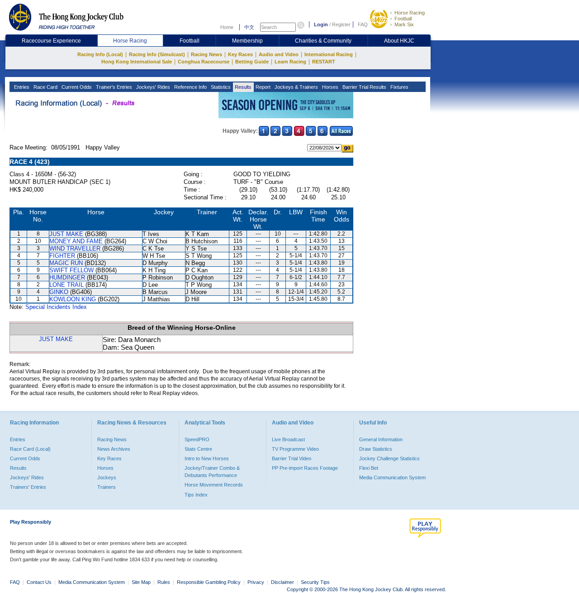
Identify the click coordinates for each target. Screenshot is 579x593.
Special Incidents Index (56, 307)
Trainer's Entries (113, 87)
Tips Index (196, 494)
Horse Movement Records (214, 484)
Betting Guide (252, 61)
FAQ (363, 24)
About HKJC (399, 41)
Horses (329, 87)
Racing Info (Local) (100, 54)
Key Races (240, 54)
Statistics (220, 87)
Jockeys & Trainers (295, 87)
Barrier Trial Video (291, 458)
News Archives (113, 449)
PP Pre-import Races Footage (305, 468)
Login (321, 24)
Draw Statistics (375, 449)
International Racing (328, 54)
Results (242, 87)
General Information (381, 439)
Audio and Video (279, 54)
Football (403, 18)
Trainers (106, 487)
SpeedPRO (197, 439)
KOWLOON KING (72, 299)
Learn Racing (290, 61)
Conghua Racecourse (203, 61)
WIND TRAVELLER (74, 248)
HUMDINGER (67, 277)
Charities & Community (323, 41)
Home (226, 27)
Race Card (44, 87)
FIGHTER (62, 255)
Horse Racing (409, 12)
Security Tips (315, 582)
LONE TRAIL (66, 284)
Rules (164, 582)
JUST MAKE (66, 234)
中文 (249, 27)
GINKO (58, 292)
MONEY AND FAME (76, 241)
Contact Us (39, 582)
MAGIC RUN (66, 263)
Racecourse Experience (51, 41)
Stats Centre (198, 449)
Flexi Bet (368, 468)
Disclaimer (282, 582)
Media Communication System (392, 477)
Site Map (141, 582)
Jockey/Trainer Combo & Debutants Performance (212, 471)
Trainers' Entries (28, 487)
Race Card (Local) (30, 449)
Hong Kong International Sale (136, 61)
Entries (21, 87)
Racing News (206, 54)
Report (262, 87)
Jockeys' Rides (152, 87)
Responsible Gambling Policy (209, 582)
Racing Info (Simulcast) (157, 54)
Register (341, 24)
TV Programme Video (295, 449)
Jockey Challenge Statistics (389, 458)
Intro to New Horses (207, 458)
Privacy (255, 582)
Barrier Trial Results (363, 87)
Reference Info (190, 87)
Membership (247, 41)
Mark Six (404, 24)
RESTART (323, 61)
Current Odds (76, 87)
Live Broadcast (288, 439)
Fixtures (398, 87)
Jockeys (106, 477)
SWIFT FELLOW (71, 270)
